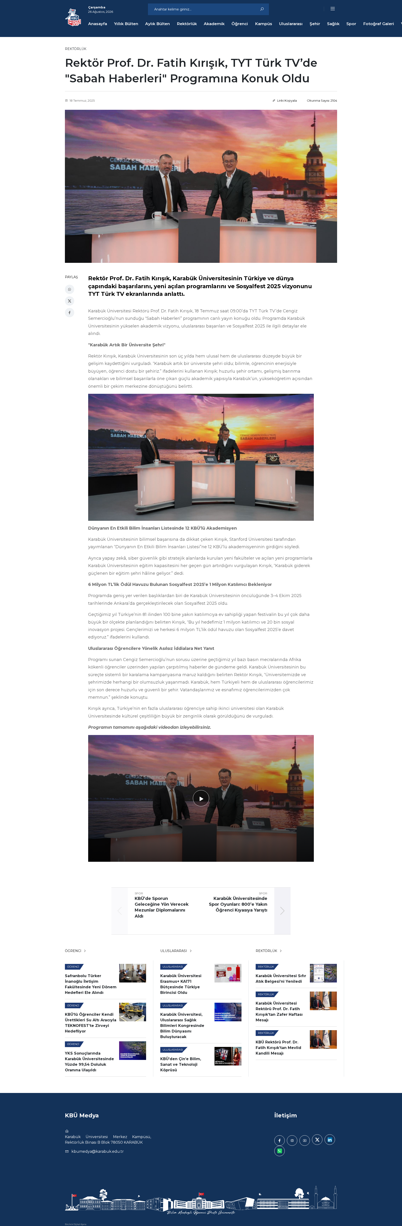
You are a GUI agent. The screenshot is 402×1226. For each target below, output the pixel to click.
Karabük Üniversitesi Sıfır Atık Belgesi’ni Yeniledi (281, 979)
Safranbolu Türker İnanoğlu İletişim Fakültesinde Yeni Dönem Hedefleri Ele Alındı (91, 984)
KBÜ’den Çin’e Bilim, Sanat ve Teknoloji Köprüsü (180, 1064)
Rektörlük (187, 23)
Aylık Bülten (157, 23)
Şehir (315, 23)
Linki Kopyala (286, 100)
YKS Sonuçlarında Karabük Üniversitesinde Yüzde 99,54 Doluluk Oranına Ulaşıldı (89, 1061)
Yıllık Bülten (126, 23)
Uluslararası (291, 23)
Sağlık (333, 23)
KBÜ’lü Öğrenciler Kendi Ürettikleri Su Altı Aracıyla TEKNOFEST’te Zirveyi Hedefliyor (90, 1022)
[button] (329, 9)
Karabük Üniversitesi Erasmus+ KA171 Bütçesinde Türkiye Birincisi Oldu (180, 984)
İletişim (285, 1115)
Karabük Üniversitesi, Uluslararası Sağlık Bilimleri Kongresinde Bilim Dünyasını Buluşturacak (182, 1025)
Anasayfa (97, 23)
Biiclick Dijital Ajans (75, 1224)
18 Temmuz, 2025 (82, 100)
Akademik (214, 23)
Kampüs (263, 23)
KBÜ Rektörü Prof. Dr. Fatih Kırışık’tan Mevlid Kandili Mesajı (278, 1048)
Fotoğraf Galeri (378, 23)
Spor (351, 23)
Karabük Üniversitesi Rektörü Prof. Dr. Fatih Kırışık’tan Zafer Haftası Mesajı (279, 1011)
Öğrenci (239, 23)
